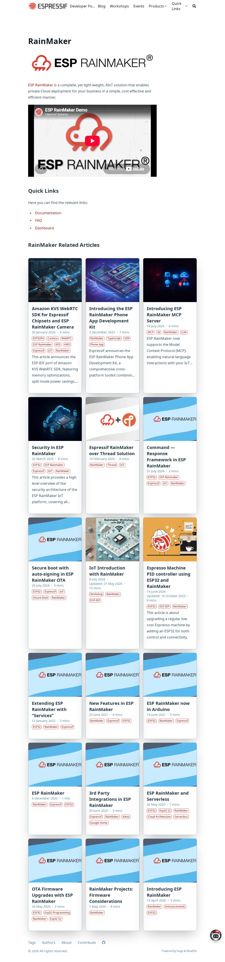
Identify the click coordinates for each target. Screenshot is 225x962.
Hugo (180, 951)
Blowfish (192, 951)
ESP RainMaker (40, 85)
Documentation (48, 212)
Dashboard (44, 228)
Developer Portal (83, 6)
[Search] (194, 6)
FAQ (38, 220)
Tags (32, 942)
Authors (48, 942)
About (67, 942)
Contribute (87, 942)
